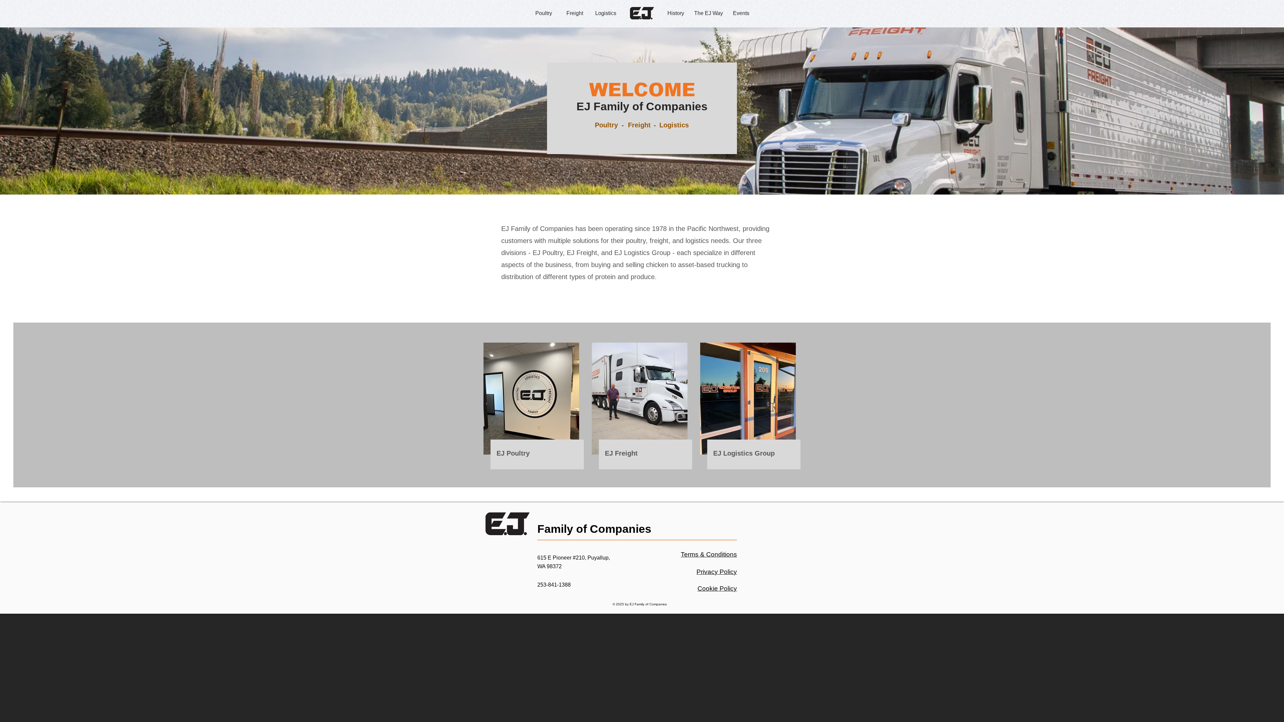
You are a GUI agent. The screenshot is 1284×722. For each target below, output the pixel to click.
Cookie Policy (717, 588)
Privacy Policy (717, 571)
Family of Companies (594, 528)
